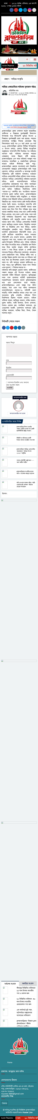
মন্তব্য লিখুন (10, 342)
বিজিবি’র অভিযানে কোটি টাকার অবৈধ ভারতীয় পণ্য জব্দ (26, 439)
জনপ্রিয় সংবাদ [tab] (28, 983)
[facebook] (12, 10)
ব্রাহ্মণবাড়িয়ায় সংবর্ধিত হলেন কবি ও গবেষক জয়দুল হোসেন (25, 472)
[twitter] (34, 10)
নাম (7, 360)
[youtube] (21, 10)
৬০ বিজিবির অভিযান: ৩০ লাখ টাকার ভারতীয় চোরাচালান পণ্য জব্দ (26, 1002)
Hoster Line (27, 1112)
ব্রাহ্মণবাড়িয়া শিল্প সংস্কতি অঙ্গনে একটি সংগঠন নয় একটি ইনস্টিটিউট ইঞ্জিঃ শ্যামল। (25, 429)
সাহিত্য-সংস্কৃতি (17, 79)
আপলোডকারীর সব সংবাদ (17, 413)
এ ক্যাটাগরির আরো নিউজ (11, 421)
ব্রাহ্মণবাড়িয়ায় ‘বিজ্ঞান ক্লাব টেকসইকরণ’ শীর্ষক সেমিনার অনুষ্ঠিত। (26, 1024)
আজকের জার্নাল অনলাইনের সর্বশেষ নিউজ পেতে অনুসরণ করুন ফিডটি (19, 126)
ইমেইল (8, 368)
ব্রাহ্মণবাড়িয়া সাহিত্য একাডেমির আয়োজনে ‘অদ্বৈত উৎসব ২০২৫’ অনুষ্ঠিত (26, 451)
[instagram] (16, 10)
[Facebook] (4, 328)
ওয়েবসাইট (10, 375)
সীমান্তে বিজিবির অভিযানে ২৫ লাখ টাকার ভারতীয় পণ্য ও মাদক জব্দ (26, 991)
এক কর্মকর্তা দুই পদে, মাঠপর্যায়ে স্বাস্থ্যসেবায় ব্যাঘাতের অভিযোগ (24, 1012)
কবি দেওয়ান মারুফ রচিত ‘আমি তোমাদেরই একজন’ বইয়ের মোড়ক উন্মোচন (26, 485)
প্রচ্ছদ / (7, 79)
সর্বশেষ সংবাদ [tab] (10, 984)
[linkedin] (30, 10)
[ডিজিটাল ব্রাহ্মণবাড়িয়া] (19, 29)
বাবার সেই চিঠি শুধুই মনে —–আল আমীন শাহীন (25, 461)
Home (9, 1062)
